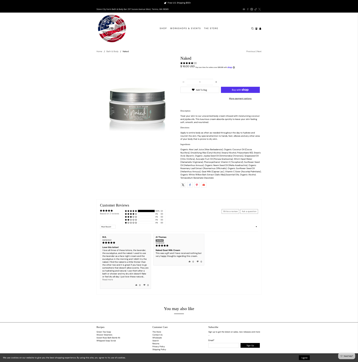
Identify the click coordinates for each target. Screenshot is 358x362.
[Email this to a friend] (203, 184)
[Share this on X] (183, 184)
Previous (250, 51)
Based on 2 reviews (109, 213)
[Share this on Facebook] (190, 184)
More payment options (240, 98)
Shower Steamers (104, 334)
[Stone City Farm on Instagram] (251, 9)
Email (211, 340)
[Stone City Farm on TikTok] (255, 9)
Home (99, 51)
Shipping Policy (159, 349)
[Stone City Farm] (112, 28)
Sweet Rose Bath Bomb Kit (108, 337)
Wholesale (157, 337)
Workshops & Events (185, 28)
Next (259, 51)
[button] (187, 63)
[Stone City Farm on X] (259, 9)
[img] (125, 242)
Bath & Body (112, 51)
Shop (163, 28)
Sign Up (250, 345)
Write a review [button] (230, 211)
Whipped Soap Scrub (106, 340)
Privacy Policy (158, 346)
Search (155, 340)
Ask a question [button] (249, 211)
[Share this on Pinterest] (197, 184)
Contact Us (157, 334)
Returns (155, 343)
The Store (211, 28)
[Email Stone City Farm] (244, 9)
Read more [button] (107, 279)
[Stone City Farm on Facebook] (248, 9)
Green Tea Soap (103, 332)
